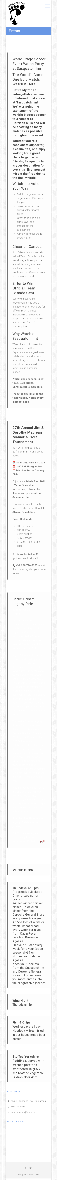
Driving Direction (15, 1121)
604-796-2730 (17, 1106)
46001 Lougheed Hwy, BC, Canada (28, 1101)
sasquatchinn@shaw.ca (23, 1112)
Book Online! (13, 1091)
